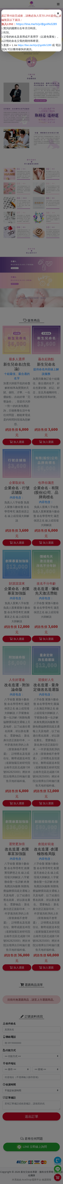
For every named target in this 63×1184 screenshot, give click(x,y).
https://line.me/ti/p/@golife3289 (36, 24)
